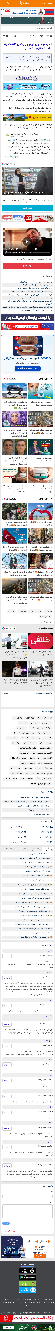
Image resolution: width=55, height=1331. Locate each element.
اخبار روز (37, 1299)
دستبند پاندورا (21, 727)
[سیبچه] (27, 1271)
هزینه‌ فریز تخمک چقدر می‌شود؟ (38, 810)
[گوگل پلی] (27, 1277)
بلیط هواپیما (29, 717)
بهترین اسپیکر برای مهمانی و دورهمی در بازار (36, 281)
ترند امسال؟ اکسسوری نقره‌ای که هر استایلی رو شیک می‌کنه (30, 294)
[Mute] (8, 193)
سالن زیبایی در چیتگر (27, 763)
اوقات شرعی (44, 841)
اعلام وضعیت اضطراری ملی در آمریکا (38, 933)
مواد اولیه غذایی (12, 738)
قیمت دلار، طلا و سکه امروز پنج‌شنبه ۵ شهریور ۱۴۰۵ (33, 928)
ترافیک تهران (44, 836)
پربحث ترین (5, 849)
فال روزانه (20, 836)
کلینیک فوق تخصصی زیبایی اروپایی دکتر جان (35, 753)
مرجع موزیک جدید (45, 732)
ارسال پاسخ (7, 956)
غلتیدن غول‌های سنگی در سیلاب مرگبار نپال (35, 880)
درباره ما (18, 1299)
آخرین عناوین (46, 849)
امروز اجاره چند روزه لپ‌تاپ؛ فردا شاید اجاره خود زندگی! (32, 907)
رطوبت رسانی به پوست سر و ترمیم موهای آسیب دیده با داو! (30, 298)
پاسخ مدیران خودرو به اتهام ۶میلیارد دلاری (36, 862)
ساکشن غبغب (47, 722)
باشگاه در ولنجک (46, 748)
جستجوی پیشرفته (9, 1302)
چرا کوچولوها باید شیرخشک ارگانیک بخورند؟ (36, 310)
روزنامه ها (45, 826)
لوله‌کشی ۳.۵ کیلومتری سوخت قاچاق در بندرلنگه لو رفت (32, 924)
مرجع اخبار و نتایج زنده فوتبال (24, 732)
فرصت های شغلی (48, 1302)
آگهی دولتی (22, 1302)
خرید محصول (28, 265)
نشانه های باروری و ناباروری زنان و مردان (34, 797)
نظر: (51, 1201)
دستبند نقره (34, 722)
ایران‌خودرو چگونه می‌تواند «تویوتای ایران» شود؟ (34, 911)
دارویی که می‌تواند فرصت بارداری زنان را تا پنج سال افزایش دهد (26, 801)
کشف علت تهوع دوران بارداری (38, 814)
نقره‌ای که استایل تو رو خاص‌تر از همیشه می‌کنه (35, 288)
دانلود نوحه (28, 768)
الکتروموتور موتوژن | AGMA (41, 783)
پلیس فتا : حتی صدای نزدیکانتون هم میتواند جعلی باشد (32, 291)
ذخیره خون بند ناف (45, 763)
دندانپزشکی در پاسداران (43, 768)
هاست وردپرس (15, 768)
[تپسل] (3, 164)
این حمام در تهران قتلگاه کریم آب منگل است (35, 937)
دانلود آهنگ (47, 738)
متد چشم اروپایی (29, 743)
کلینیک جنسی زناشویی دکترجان (40, 758)
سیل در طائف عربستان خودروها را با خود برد (35, 889)
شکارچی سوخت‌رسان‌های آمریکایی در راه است (35, 898)
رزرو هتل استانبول (45, 743)
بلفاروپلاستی (17, 717)
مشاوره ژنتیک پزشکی (18, 758)
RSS (27, 1305)
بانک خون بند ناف (26, 778)
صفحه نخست (47, 1299)
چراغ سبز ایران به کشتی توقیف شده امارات (35, 875)
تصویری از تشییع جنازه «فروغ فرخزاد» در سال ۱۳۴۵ (33, 884)
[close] (2, 1313)
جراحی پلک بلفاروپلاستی (28, 748)
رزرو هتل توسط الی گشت (30, 738)
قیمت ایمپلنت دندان (44, 717)
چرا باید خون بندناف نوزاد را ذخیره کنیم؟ (37, 285)
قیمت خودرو (45, 831)
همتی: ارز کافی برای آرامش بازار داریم (38, 871)
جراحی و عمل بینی (10, 778)
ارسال (6, 1223)
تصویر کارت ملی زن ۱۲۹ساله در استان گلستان (35, 915)
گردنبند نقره (23, 722)
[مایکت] (27, 1290)
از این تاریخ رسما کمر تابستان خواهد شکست (35, 867)
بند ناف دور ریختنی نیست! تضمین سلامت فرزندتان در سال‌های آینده (27, 307)
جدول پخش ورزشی (16, 841)
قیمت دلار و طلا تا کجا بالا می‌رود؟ (39, 854)
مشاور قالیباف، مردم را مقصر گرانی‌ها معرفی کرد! (34, 893)
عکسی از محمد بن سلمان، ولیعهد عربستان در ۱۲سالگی (32, 902)
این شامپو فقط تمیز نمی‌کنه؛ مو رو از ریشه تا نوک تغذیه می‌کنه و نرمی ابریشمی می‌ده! (29, 302)
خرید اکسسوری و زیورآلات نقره (41, 727)
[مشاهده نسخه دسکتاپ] (3, 3)
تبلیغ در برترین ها (34, 1302)
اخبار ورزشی (27, 1299)
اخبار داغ (33, 849)
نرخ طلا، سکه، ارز (17, 826)
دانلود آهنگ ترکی (17, 773)
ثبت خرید (27, 208)
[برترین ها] (24, 3)
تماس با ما (8, 1299)
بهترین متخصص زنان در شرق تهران (39, 773)
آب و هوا (19, 831)
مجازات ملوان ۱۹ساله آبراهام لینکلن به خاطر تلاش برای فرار (31, 858)
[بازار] (27, 1284)
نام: (51, 1191)
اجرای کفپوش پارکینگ (44, 778)
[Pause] (5, 193)
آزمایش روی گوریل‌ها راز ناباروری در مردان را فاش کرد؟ (29, 805)
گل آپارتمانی (16, 743)
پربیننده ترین (19, 849)
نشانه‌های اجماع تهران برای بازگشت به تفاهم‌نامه (34, 920)
